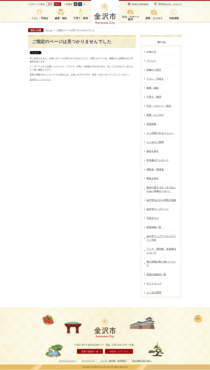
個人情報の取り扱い (142, 360)
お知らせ (151, 51)
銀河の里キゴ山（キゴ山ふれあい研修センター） (161, 189)
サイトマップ (154, 283)
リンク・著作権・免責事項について (161, 251)
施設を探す (153, 151)
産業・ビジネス (155, 115)
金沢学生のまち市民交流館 (161, 200)
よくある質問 (154, 292)
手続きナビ (153, 218)
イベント (151, 60)
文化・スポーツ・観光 (159, 106)
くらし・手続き (155, 78)
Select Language (140, 4)
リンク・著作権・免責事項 (113, 360)
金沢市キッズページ (158, 209)
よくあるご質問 (155, 142)
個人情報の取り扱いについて (161, 263)
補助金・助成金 (155, 169)
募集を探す (153, 178)
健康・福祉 (153, 87)
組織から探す (154, 69)
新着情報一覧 (154, 227)
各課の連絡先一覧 (156, 274)
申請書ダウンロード (158, 160)
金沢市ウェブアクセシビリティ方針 (161, 238)
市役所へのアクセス (119, 351)
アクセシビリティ (67, 360)
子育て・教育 (154, 96)
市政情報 (151, 124)
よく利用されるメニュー (160, 133)
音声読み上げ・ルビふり (170, 4)
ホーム (49, 30)
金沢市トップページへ (40, 79)
